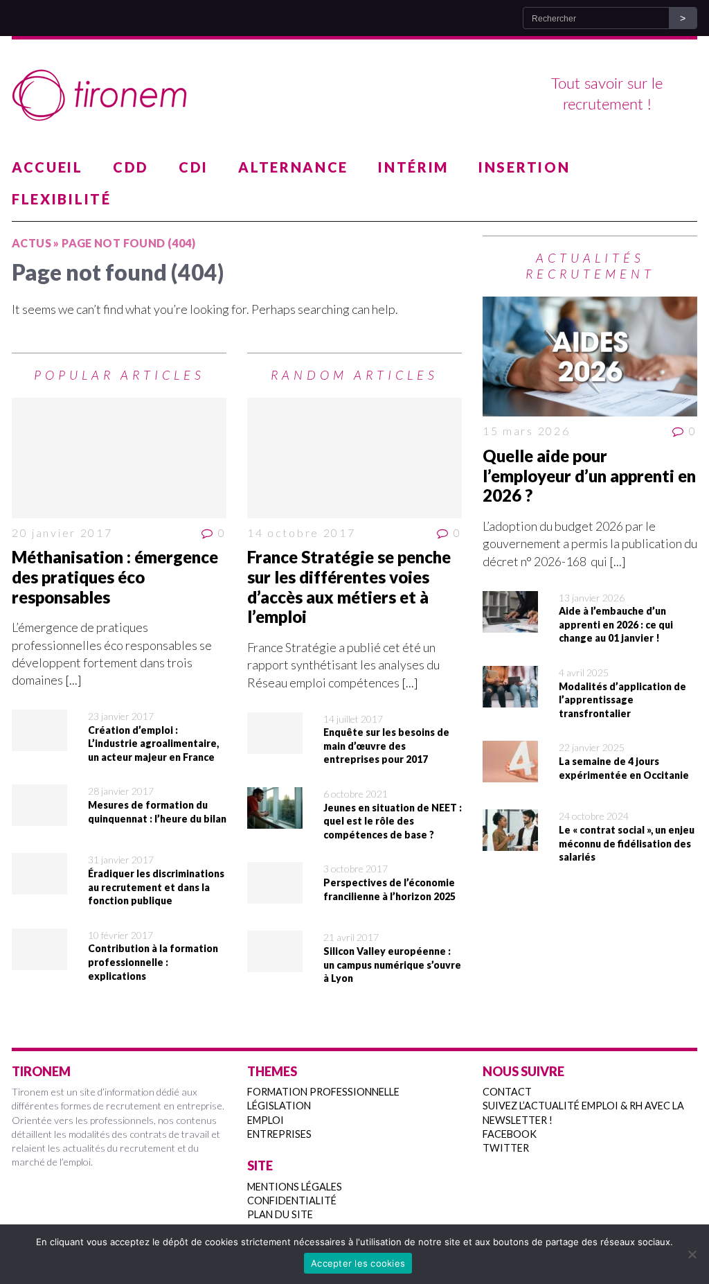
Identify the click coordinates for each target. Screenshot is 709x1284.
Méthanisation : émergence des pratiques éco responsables (115, 577)
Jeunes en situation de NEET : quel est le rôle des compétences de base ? (392, 821)
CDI (193, 167)
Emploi (265, 1120)
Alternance (293, 167)
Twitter (506, 1148)
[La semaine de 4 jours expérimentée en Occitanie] (510, 773)
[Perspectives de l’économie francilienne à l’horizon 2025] (275, 894)
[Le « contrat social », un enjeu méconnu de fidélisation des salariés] (510, 842)
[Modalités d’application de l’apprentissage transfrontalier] (510, 698)
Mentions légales (294, 1187)
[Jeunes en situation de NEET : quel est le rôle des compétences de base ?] (275, 819)
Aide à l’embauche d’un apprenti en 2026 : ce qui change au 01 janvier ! (616, 624)
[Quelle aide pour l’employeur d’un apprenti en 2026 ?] (590, 357)
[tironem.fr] (354, 95)
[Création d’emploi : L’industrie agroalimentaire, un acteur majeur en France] (39, 742)
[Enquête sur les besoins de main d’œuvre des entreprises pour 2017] (275, 745)
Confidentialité (291, 1200)
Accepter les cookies (358, 1263)
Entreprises (279, 1134)
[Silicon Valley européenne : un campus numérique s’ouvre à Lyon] (275, 963)
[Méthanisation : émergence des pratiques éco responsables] (119, 458)
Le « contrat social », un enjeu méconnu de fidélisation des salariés (626, 843)
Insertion (524, 167)
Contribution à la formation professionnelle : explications (153, 961)
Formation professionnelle (323, 1092)
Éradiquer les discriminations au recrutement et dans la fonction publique (156, 887)
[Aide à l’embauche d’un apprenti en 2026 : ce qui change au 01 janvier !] (510, 623)
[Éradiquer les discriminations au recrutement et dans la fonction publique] (39, 885)
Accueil (47, 167)
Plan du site (280, 1214)
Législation (279, 1105)
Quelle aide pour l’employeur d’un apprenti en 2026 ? (589, 476)
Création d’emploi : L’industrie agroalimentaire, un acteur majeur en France (153, 743)
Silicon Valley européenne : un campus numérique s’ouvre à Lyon (392, 964)
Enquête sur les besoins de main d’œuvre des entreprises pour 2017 (386, 745)
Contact (507, 1092)
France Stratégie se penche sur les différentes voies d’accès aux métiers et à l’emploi (349, 586)
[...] (73, 679)
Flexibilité (61, 199)
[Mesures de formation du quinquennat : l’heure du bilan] (39, 817)
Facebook (510, 1134)
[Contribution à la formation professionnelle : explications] (39, 961)
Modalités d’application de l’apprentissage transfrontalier (622, 699)
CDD (131, 167)
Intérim (413, 167)
